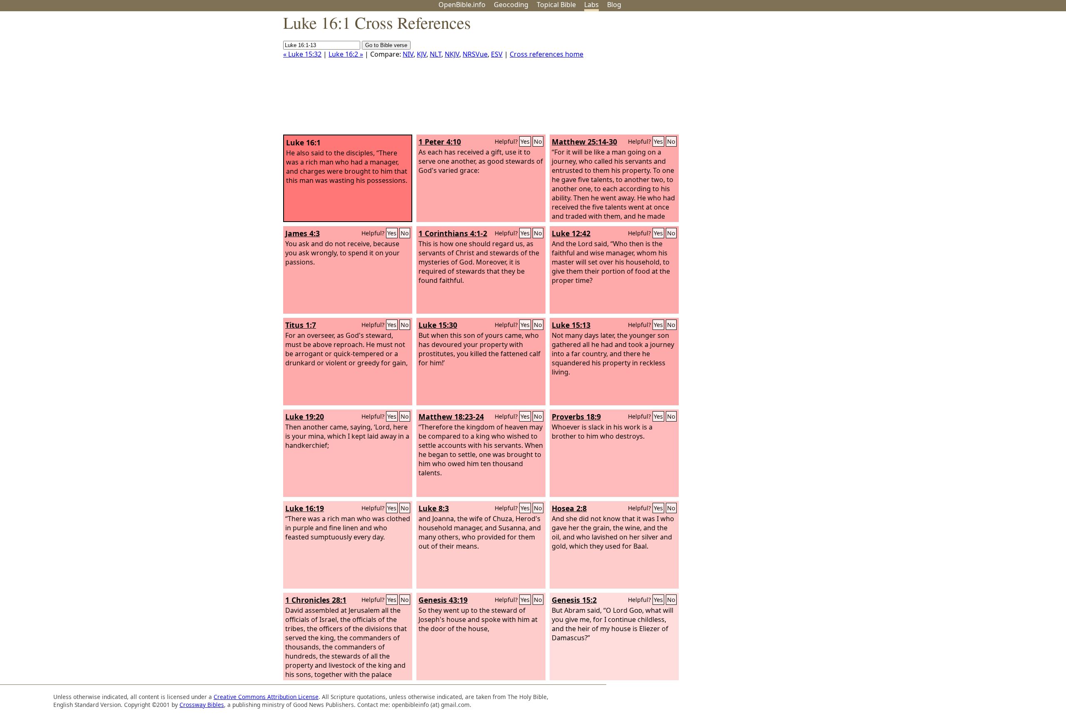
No (538, 141)
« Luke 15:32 (302, 54)
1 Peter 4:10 (439, 142)
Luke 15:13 (571, 325)
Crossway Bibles (201, 705)
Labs (591, 4)
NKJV (452, 54)
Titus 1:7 (300, 325)
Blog (614, 4)
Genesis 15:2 (574, 600)
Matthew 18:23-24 (451, 417)
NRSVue (475, 54)
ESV (497, 54)
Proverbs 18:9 (576, 417)
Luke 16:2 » (346, 54)
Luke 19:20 (304, 417)
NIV (408, 54)
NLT (435, 54)
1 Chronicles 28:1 (315, 600)
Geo (511, 4)
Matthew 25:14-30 (584, 142)
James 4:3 (302, 233)
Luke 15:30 (437, 325)
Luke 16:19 (304, 508)
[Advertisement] (982, 76)
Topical (556, 4)
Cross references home (546, 54)
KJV (421, 54)
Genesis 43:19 (443, 600)
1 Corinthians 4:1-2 (452, 233)
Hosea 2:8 (569, 508)
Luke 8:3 (433, 508)
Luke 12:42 (571, 233)
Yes (525, 141)
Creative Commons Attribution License (266, 697)
